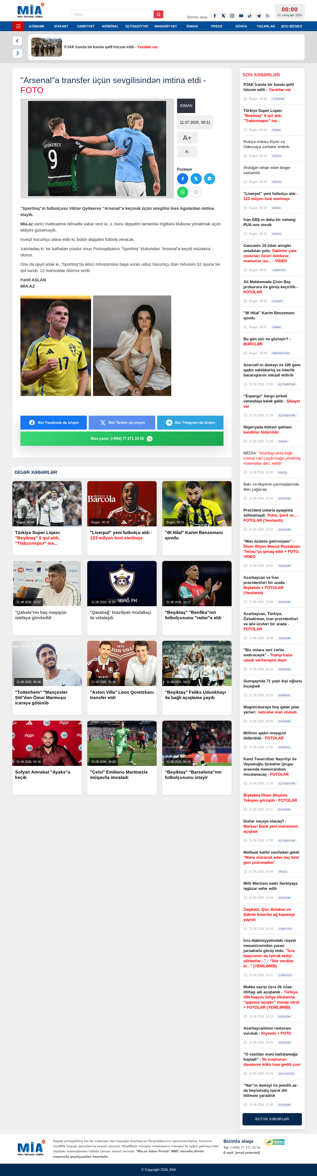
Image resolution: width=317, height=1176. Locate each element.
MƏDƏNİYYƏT (166, 26)
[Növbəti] (17, 53)
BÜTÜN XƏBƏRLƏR (272, 1119)
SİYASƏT (61, 26)
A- (187, 151)
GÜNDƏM (36, 26)
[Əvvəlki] (17, 41)
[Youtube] (241, 15)
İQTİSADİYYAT (137, 26)
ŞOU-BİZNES (291, 26)
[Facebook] (214, 15)
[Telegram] (258, 15)
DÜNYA (241, 26)
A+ (187, 138)
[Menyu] (18, 26)
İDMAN (192, 26)
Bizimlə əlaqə (197, 17)
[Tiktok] (249, 15)
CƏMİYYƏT (86, 26)
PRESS (216, 26)
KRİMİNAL (110, 26)
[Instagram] (232, 15)
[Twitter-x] (223, 15)
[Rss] (267, 15)
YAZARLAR (266, 26)
